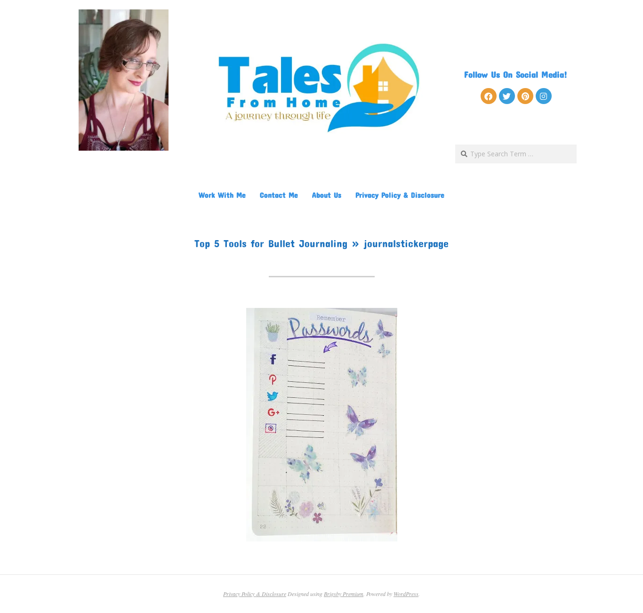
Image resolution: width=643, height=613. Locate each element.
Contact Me (279, 194)
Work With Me (222, 194)
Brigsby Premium (343, 593)
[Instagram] (544, 96)
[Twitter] (507, 96)
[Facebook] (489, 96)
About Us (326, 194)
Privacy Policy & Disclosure (399, 194)
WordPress (406, 593)
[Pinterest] (525, 96)
